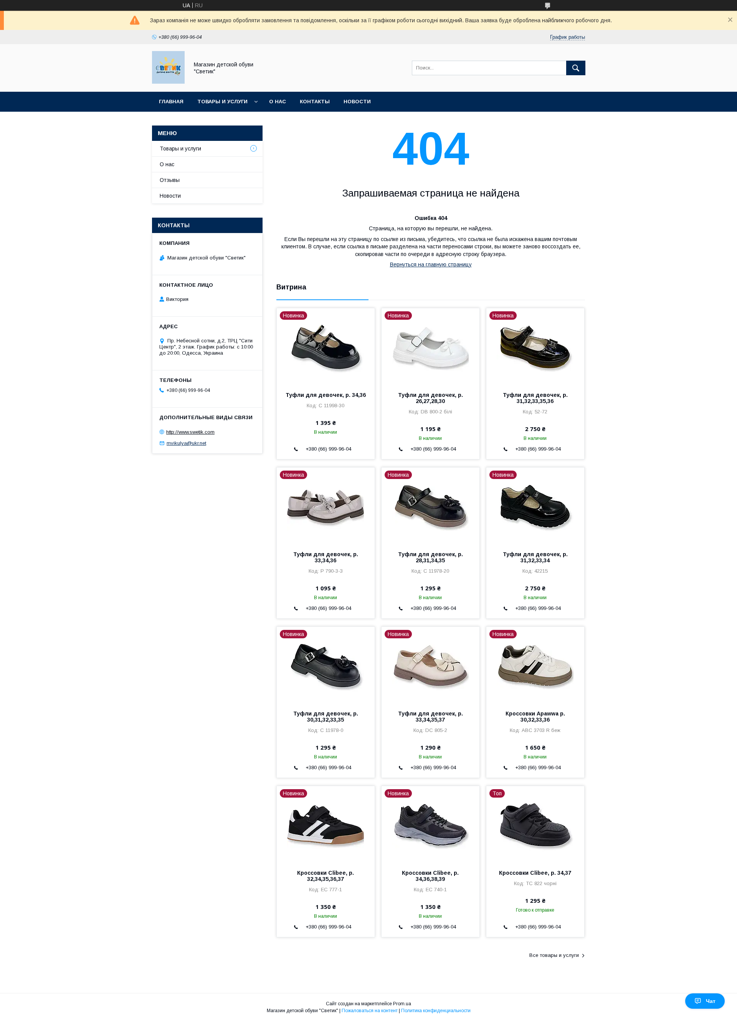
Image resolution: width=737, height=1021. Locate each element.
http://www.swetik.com (190, 432)
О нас (277, 101)
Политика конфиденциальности (436, 1010)
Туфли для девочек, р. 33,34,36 (325, 557)
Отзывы (170, 180)
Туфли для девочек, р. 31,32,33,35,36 (535, 398)
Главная (171, 101)
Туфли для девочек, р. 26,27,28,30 (430, 398)
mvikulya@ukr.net (186, 443)
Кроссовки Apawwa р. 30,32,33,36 (535, 716)
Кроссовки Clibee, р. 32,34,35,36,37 (325, 876)
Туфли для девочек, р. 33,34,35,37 (430, 716)
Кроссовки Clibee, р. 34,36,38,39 (430, 876)
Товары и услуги (222, 101)
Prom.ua (402, 1003)
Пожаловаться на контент (370, 1010)
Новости (357, 101)
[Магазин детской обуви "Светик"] (168, 82)
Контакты (315, 101)
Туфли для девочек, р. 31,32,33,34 (535, 557)
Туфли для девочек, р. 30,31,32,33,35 (325, 716)
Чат (711, 1001)
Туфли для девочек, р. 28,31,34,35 (430, 557)
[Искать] (575, 68)
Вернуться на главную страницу (431, 264)
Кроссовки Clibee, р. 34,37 (535, 873)
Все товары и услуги (554, 955)
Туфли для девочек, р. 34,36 (326, 395)
